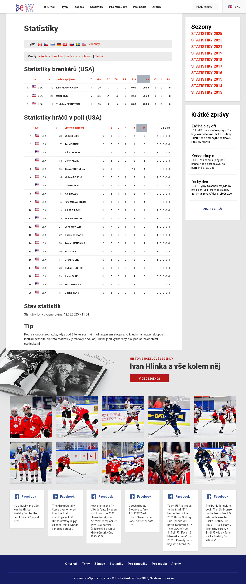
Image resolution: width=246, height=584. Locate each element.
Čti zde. (210, 167)
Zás (116, 79)
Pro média (159, 564)
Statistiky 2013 (206, 92)
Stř (108, 79)
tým (34, 79)
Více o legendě (149, 378)
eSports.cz (94, 578)
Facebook (29, 496)
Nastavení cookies (162, 578)
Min (99, 79)
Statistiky (116, 564)
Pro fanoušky (137, 564)
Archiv (176, 564)
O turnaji (71, 564)
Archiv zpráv (213, 209)
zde (207, 141)
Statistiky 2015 (206, 79)
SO (154, 79)
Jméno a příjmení (65, 79)
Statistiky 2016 (206, 72)
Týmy (86, 564)
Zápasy (99, 564)
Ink (124, 79)
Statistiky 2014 (206, 85)
